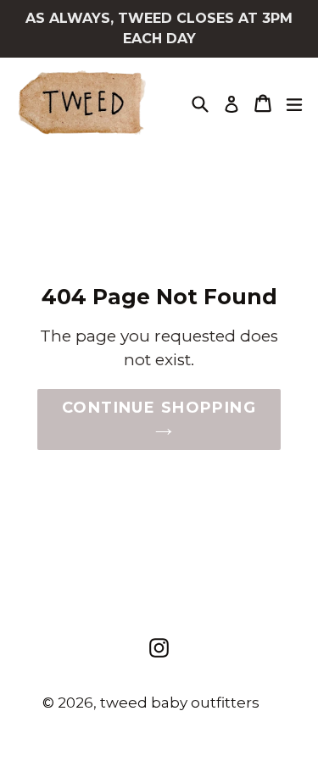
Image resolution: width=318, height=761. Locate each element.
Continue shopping (159, 407)
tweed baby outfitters (179, 702)
